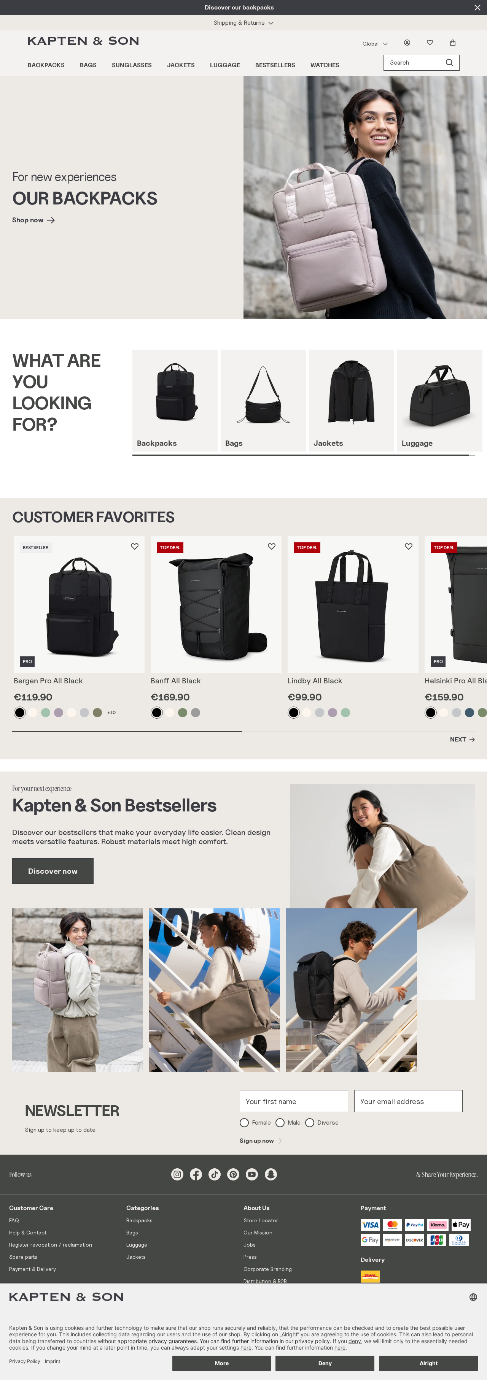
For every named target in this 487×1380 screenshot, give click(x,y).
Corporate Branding (268, 1269)
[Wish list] (431, 43)
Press (250, 1256)
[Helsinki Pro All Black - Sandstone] (444, 712)
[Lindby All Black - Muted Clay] (333, 712)
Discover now (53, 871)
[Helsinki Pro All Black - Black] (431, 712)
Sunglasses (132, 65)
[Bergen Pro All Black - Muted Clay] (59, 712)
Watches (324, 65)
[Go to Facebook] (196, 1174)
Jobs (250, 1244)
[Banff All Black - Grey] (196, 712)
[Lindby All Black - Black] (294, 712)
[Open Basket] (454, 43)
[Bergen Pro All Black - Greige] (85, 712)
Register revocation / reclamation (50, 1244)
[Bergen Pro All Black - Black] (20, 712)
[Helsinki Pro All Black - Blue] (470, 712)
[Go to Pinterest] (233, 1174)
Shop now (27, 220)
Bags (88, 65)
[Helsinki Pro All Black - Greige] (457, 712)
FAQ (14, 1220)
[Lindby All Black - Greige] (320, 712)
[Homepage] (85, 42)
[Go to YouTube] (251, 1174)
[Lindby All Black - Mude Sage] (346, 712)
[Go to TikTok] (214, 1174)
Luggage (225, 65)
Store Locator (261, 1220)
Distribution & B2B (265, 1281)
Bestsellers (275, 65)
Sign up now (257, 1140)
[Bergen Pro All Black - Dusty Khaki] (98, 712)
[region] (309, 403)
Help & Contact (27, 1232)
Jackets (181, 65)
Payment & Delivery (32, 1269)
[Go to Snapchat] (271, 1174)
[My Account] (408, 43)
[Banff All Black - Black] (157, 712)
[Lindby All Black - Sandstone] (307, 712)
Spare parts (23, 1256)
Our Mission (258, 1232)
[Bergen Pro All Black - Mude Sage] (46, 712)
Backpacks (46, 65)
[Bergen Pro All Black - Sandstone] (33, 712)
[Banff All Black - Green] (183, 712)
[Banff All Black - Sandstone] (170, 712)
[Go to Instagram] (177, 1174)
